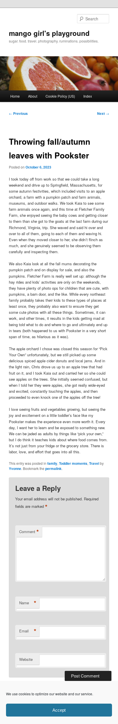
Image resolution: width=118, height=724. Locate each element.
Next (103, 113)
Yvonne (15, 468)
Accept (59, 710)
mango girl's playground (49, 33)
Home (15, 96)
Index (87, 96)
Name (27, 602)
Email (27, 631)
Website (26, 659)
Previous (18, 113)
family (52, 463)
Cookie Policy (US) (60, 96)
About (32, 96)
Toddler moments (73, 463)
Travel (94, 463)
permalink (53, 468)
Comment (29, 531)
